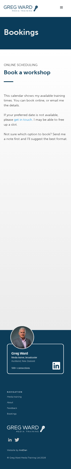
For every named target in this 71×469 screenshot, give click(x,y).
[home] (26, 8)
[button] (61, 7)
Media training (14, 396)
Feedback (12, 408)
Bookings (11, 413)
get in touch (23, 119)
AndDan (22, 450)
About (10, 402)
